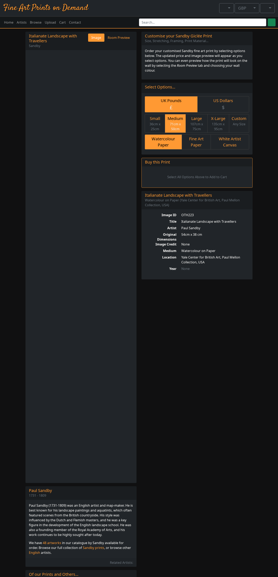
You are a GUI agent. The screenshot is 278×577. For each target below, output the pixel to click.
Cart (62, 22)
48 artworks (52, 543)
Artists (22, 22)
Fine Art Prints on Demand (45, 8)
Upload (50, 22)
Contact (75, 22)
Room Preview (119, 37)
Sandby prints (93, 547)
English (34, 552)
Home (8, 22)
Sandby (34, 46)
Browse (36, 22)
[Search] (272, 22)
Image (96, 37)
